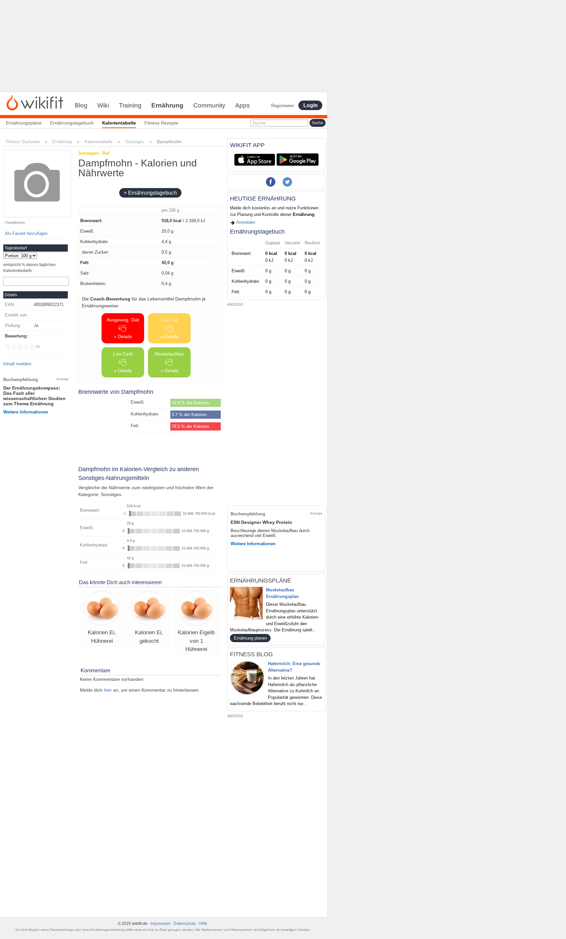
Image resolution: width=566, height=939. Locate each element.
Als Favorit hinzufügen (26, 233)
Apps (242, 105)
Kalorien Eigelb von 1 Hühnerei (196, 640)
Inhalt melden (17, 363)
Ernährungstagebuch (72, 122)
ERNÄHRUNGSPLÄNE (260, 580)
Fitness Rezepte (161, 122)
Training (130, 105)
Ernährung (167, 105)
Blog (81, 105)
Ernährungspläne (24, 122)
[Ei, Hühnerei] (102, 608)
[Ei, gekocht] (149, 608)
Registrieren (282, 105)
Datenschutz (185, 923)
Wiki (103, 105)
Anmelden (245, 222)
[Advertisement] (164, 46)
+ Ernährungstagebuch (150, 193)
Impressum (160, 923)
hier (108, 690)
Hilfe (203, 923)
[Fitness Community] (35, 102)
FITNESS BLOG (251, 654)
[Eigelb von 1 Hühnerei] (196, 608)
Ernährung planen (250, 638)
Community (209, 105)
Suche (259, 122)
